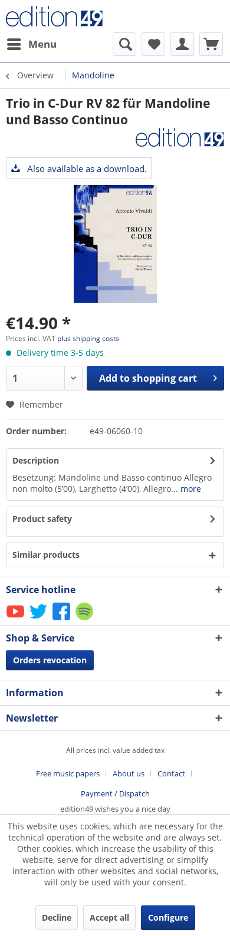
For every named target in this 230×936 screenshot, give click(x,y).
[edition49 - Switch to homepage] (60, 16)
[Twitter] (39, 619)
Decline (56, 917)
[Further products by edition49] (180, 138)
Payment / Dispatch (115, 793)
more (189, 488)
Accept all (109, 917)
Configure (168, 917)
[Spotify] (85, 619)
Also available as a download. (86, 168)
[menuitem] (31, 44)
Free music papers (68, 773)
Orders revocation (50, 660)
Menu (42, 44)
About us (128, 773)
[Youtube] (16, 619)
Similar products (46, 554)
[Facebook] (62, 619)
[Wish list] (153, 44)
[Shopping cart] (211, 44)
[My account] (182, 44)
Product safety (42, 518)
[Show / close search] (124, 44)
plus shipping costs (88, 338)
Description (35, 460)
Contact (171, 773)
